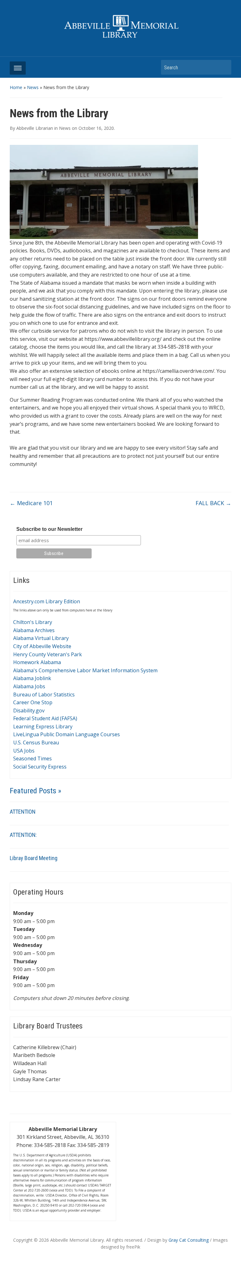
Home (16, 87)
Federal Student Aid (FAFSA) (45, 718)
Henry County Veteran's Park (47, 654)
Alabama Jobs (29, 686)
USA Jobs (24, 750)
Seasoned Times (32, 758)
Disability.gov (29, 710)
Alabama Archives (34, 630)
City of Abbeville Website (42, 646)
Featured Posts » (35, 790)
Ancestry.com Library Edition (46, 601)
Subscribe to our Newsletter (49, 529)
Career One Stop (32, 702)
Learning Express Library (42, 726)
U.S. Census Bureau (36, 742)
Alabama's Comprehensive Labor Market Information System (85, 670)
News (33, 87)
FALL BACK (213, 503)
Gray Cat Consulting (189, 1240)
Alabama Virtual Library (41, 638)
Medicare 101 (31, 503)
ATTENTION (22, 811)
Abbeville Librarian (34, 128)
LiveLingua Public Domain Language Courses (66, 734)
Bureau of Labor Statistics (44, 694)
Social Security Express (40, 766)
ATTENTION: (23, 835)
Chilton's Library (32, 622)
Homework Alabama (37, 662)
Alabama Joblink (32, 678)
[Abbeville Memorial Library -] (121, 26)
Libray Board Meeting (33, 858)
